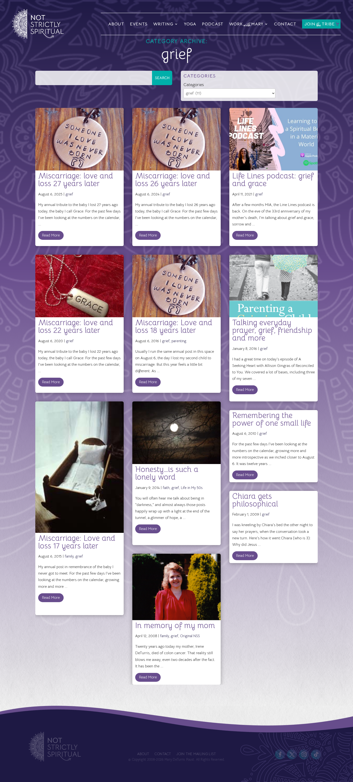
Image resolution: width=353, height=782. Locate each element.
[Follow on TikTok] (316, 754)
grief (69, 194)
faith (166, 487)
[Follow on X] (292, 754)
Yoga (190, 24)
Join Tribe (319, 24)
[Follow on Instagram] (304, 754)
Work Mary (246, 24)
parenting (178, 341)
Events (138, 24)
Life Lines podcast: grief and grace (273, 179)
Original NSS (190, 636)
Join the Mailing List (196, 754)
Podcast (212, 24)
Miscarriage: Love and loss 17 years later (76, 542)
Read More (51, 235)
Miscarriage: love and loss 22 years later (75, 326)
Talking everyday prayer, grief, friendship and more (272, 330)
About (116, 24)
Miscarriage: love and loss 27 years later (75, 179)
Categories (193, 84)
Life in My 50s (191, 487)
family (69, 556)
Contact (285, 24)
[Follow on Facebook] (280, 754)
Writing (163, 24)
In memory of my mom (175, 625)
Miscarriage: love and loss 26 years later (172, 179)
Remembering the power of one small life (271, 419)
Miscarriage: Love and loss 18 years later (173, 326)
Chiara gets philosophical (255, 500)
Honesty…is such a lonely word (166, 473)
